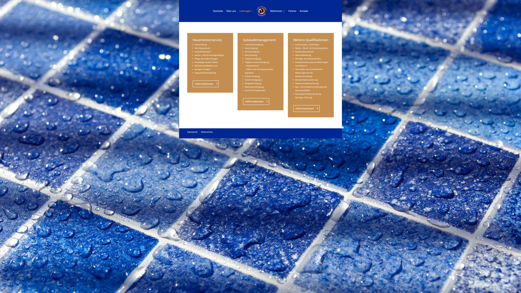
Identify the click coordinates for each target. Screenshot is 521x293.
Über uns (231, 11)
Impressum (192, 132)
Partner (292, 11)
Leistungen (245, 11)
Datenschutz (207, 132)
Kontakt (304, 11)
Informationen (204, 84)
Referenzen (276, 11)
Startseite (218, 11)
